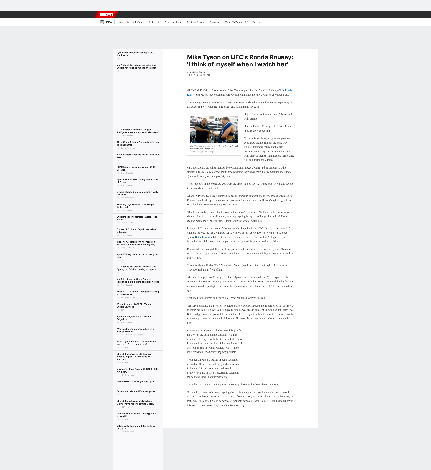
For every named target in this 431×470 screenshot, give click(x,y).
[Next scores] (330, 5)
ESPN (106, 14)
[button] (322, 14)
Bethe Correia (202, 237)
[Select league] (108, 5)
